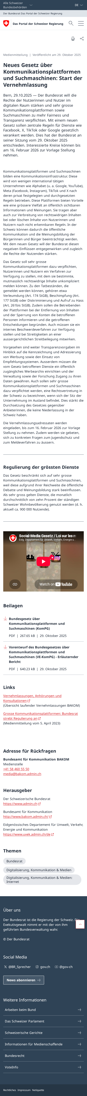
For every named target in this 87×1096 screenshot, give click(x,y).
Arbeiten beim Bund (20, 1009)
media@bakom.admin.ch (22, 774)
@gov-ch (66, 967)
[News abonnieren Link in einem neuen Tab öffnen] (73, 5)
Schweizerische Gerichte (23, 1032)
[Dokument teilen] (81, 38)
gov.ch (45, 967)
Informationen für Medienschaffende (34, 1044)
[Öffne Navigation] (81, 23)
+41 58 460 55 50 (16, 769)
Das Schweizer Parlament (24, 1021)
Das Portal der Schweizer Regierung (38, 24)
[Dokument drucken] (72, 38)
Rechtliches (9, 1090)
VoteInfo (11, 1067)
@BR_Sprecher (19, 967)
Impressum (24, 1090)
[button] (80, 924)
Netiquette (38, 1090)
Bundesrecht (14, 1055)
